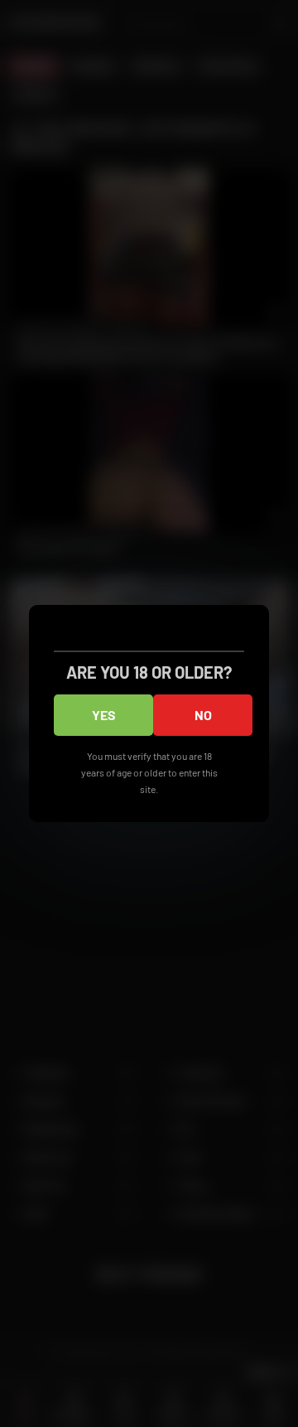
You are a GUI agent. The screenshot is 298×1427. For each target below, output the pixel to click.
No (203, 715)
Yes (104, 715)
